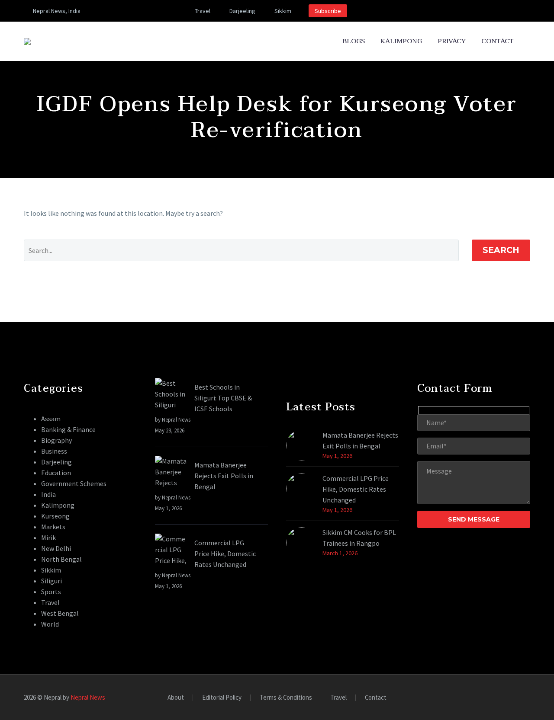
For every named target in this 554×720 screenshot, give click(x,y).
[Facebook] (115, 10)
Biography (56, 440)
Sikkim (282, 11)
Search (501, 250)
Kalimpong (401, 41)
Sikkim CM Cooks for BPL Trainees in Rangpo (359, 537)
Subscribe (328, 11)
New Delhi (56, 548)
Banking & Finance (68, 429)
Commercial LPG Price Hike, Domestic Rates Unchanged (225, 553)
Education (56, 472)
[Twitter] (128, 10)
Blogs (353, 41)
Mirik (48, 537)
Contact (497, 41)
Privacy (452, 41)
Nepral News (88, 697)
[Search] (530, 41)
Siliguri (51, 580)
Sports (51, 591)
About (175, 697)
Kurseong (55, 516)
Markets (53, 526)
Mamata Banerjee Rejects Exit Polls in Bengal (223, 476)
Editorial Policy (222, 697)
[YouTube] (154, 10)
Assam (51, 418)
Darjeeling (242, 11)
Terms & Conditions (286, 697)
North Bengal (61, 559)
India (48, 494)
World (50, 624)
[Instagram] (141, 10)
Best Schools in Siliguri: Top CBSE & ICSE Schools (223, 398)
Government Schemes (73, 483)
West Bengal (60, 613)
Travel (202, 11)
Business (54, 451)
